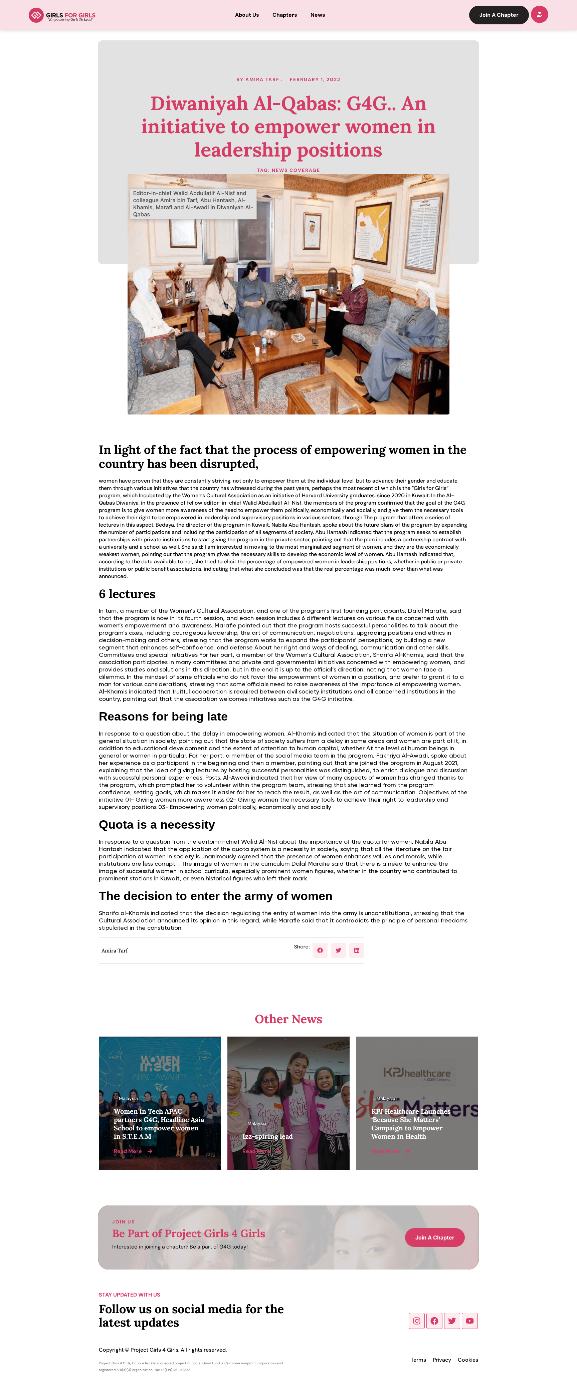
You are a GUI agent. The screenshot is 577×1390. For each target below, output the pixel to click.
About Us (247, 14)
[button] (320, 950)
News (318, 14)
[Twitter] (452, 1321)
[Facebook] (434, 1321)
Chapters (284, 14)
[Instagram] (417, 1321)
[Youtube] (470, 1321)
